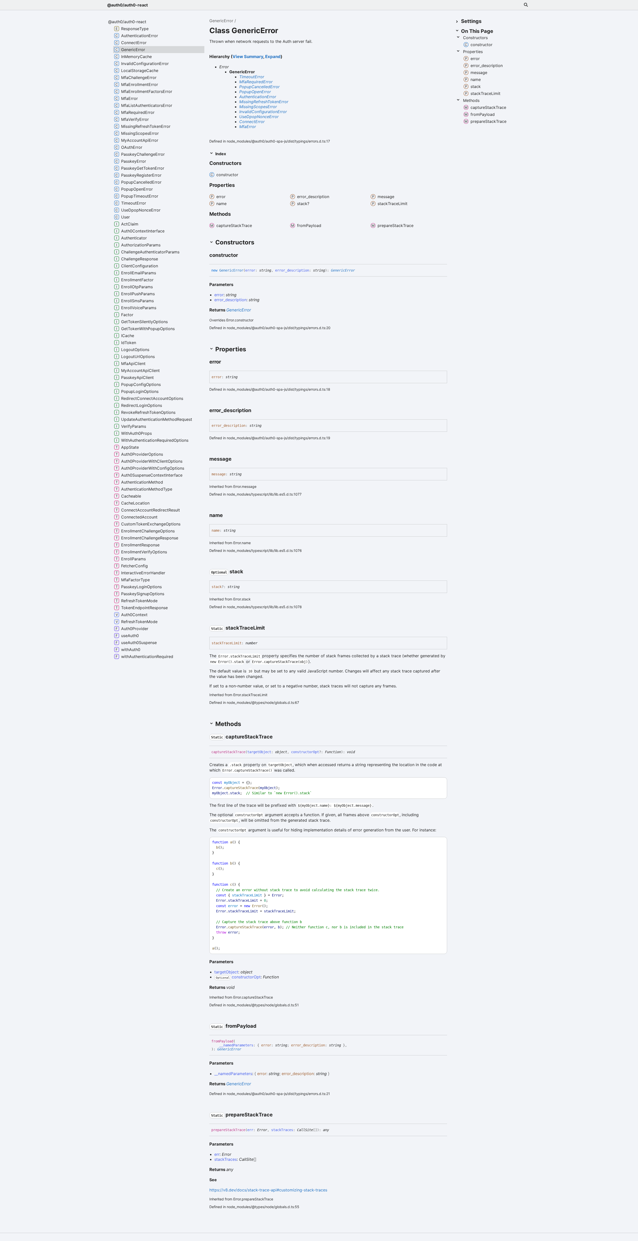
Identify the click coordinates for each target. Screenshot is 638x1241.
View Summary (248, 56)
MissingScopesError (258, 106)
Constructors (475, 37)
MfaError (247, 126)
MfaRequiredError (256, 81)
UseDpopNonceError (259, 116)
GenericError (221, 20)
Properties (473, 51)
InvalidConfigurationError (263, 111)
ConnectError (252, 121)
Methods (471, 100)
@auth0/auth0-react (127, 4)
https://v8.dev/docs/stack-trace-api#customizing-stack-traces (268, 1189)
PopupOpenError (255, 91)
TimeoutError (251, 76)
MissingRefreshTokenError (263, 101)
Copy (438, 783)
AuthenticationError (257, 96)
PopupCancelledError (259, 86)
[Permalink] (245, 163)
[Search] (526, 5)
